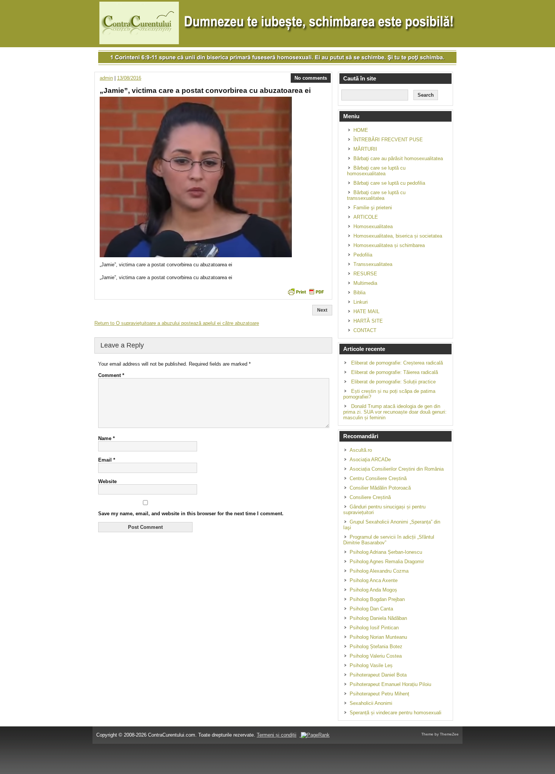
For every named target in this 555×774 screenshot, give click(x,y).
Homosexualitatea (373, 226)
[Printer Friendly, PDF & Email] (306, 291)
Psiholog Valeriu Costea (376, 656)
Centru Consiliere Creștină (378, 478)
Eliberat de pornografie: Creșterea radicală (397, 363)
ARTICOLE (365, 217)
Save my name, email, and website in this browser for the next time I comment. (191, 513)
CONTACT (364, 330)
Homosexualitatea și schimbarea (389, 245)
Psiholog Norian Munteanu (378, 637)
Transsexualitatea (372, 264)
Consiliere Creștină (370, 497)
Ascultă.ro (361, 450)
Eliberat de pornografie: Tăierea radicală (394, 372)
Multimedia (365, 283)
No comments (310, 78)
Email (106, 460)
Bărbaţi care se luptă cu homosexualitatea (376, 170)
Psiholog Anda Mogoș (373, 590)
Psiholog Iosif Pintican (374, 627)
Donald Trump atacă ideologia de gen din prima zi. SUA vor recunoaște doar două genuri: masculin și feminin (395, 411)
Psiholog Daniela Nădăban (378, 618)
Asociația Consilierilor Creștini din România (397, 469)
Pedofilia (362, 255)
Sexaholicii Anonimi (371, 703)
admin (106, 78)
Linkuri (360, 302)
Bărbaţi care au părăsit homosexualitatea (398, 158)
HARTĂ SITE (368, 321)
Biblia (359, 292)
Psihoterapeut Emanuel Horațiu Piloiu (390, 684)
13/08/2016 (129, 78)
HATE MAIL (366, 311)
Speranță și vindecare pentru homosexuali (395, 712)
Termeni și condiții (276, 735)
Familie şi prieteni (372, 207)
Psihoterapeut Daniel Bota (378, 675)
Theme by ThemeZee (440, 734)
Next (322, 310)
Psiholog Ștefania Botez (376, 646)
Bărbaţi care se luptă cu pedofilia (389, 183)
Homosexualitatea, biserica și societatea (397, 236)
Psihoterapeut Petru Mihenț (379, 694)
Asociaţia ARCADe (370, 459)
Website (107, 481)
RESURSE (365, 274)
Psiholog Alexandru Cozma (379, 571)
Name (106, 438)
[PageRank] (314, 735)
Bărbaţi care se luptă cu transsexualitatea (376, 195)
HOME (360, 130)
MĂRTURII (365, 149)
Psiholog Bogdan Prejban (377, 599)
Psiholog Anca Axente (374, 580)
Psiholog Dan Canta (371, 609)
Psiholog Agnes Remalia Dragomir (387, 561)
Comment (111, 375)
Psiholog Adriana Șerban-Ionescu (386, 552)
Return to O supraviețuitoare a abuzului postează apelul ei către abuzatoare (176, 323)
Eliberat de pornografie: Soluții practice (393, 382)
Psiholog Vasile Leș (371, 665)
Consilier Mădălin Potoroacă (380, 488)
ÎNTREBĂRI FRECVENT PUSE (388, 139)
